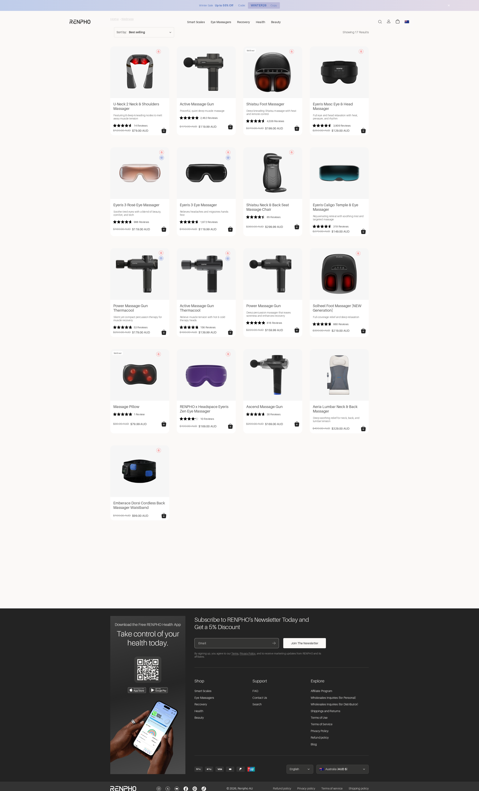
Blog (314, 744)
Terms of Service (321, 724)
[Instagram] (158, 788)
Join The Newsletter (304, 643)
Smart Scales (202, 691)
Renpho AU (245, 788)
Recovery (200, 704)
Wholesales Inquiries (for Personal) (333, 698)
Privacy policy (306, 788)
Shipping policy (359, 788)
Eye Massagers (204, 698)
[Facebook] (186, 788)
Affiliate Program (321, 691)
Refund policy (320, 737)
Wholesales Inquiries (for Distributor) (334, 704)
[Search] (380, 21)
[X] (167, 788)
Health (198, 711)
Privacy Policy (248, 653)
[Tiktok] (204, 788)
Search (257, 704)
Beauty (199, 717)
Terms (234, 653)
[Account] (388, 21)
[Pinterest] (195, 788)
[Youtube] (177, 788)
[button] (144, 32)
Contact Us (259, 698)
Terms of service (332, 788)
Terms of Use (319, 717)
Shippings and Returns (325, 711)
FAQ (255, 691)
